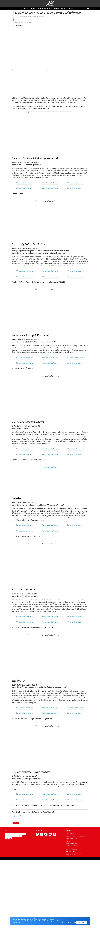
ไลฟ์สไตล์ (62, 9)
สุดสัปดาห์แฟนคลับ (19, 816)
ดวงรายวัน (70, 9)
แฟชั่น (39, 9)
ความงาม (45, 9)
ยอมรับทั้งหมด (81, 922)
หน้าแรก (26, 9)
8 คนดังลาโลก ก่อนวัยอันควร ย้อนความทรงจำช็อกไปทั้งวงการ (32, 16)
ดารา (50, 9)
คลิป (34, 9)
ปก (31, 9)
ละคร (13, 836)
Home (14, 16)
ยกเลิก (69, 922)
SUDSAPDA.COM (19, 22)
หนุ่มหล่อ (56, 9)
